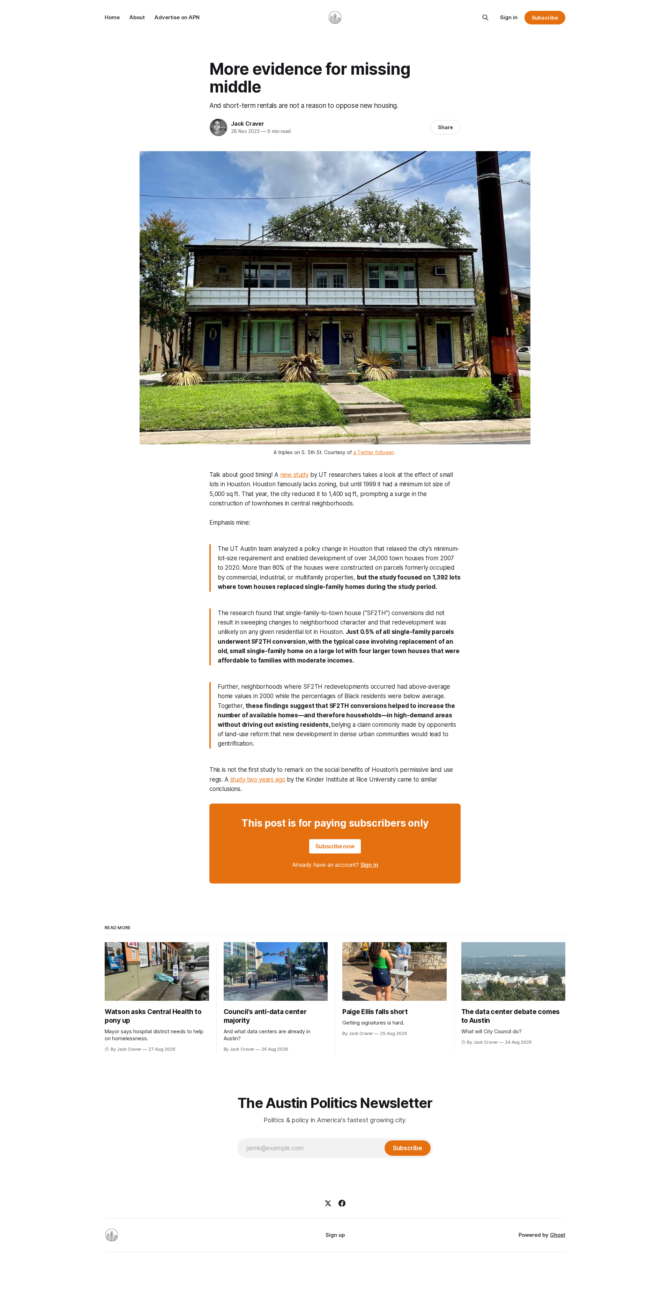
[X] (328, 1203)
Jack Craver (247, 123)
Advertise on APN (177, 17)
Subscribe (545, 17)
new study (294, 474)
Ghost (557, 1235)
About (137, 17)
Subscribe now (335, 846)
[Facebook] (341, 1203)
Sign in (509, 17)
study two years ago (257, 779)
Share (445, 127)
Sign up (335, 1235)
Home (112, 17)
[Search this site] (485, 17)
